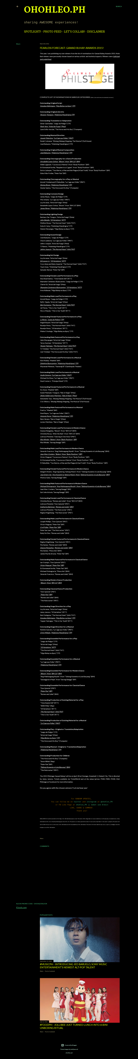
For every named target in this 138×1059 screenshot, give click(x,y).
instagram (91, 802)
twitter (77, 802)
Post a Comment (50, 971)
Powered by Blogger (71, 1045)
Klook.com (21, 907)
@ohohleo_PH (107, 802)
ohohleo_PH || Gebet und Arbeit (92, 805)
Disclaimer (96, 31)
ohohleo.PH (55, 10)
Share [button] (18, 44)
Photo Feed (52, 31)
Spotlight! (32, 31)
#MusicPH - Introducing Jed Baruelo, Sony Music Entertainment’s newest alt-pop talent (73, 966)
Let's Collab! (74, 31)
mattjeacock (74, 1049)
